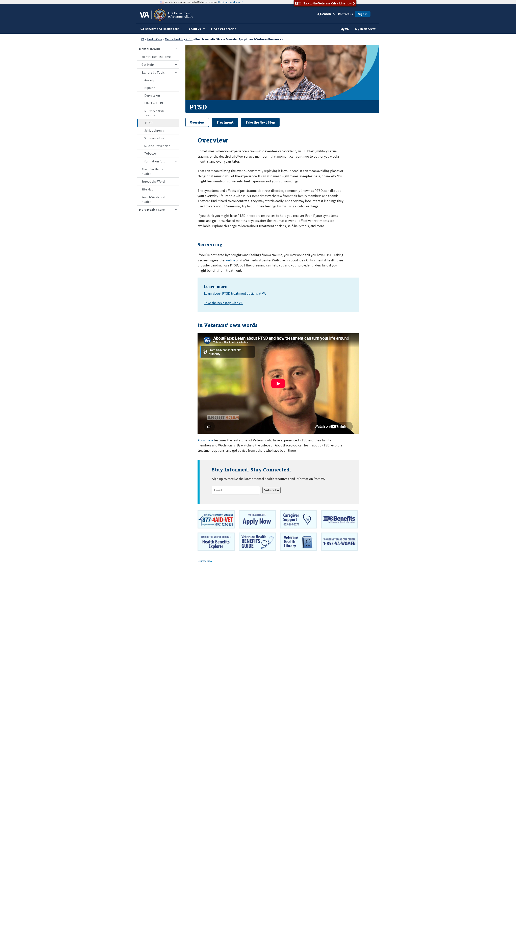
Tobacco (150, 153)
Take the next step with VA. (223, 303)
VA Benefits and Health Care (159, 29)
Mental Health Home (156, 57)
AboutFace (205, 440)
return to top (204, 560)
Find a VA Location (223, 29)
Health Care (154, 39)
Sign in (362, 14)
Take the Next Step (260, 122)
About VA (195, 29)
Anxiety (149, 80)
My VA (344, 29)
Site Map (147, 189)
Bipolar (149, 88)
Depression (152, 95)
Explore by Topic (152, 72)
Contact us (345, 14)
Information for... (153, 161)
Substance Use (154, 138)
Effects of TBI (153, 103)
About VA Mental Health (152, 171)
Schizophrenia (154, 130)
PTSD (188, 39)
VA (142, 39)
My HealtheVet (365, 29)
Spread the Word (153, 181)
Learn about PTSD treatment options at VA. (235, 293)
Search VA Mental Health (153, 199)
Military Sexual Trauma (154, 113)
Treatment (225, 122)
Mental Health (174, 39)
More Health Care (152, 209)
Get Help (147, 64)
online (230, 260)
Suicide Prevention (157, 146)
